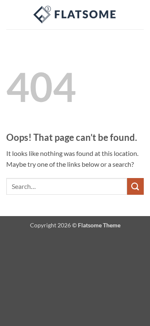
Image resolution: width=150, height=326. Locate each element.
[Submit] (135, 186)
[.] (75, 14)
